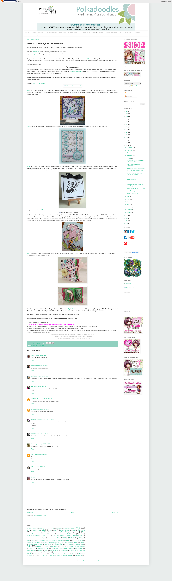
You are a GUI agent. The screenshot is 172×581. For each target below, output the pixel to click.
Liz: (28, 215)
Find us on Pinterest (126, 32)
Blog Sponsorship (111, 32)
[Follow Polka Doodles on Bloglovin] (131, 253)
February (129, 209)
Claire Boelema (54, 532)
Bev (55, 530)
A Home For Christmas (32, 528)
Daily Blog (62, 32)
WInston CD (64, 550)
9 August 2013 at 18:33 (42, 365)
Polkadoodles (58, 544)
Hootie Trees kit (38, 210)
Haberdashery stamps (31, 537)
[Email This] (46, 343)
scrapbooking (67, 555)
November (130, 150)
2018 (127, 132)
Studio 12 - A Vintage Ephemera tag (136, 168)
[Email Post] (43, 343)
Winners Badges (52, 32)
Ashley (50, 530)
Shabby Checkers (65, 546)
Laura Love (36, 51)
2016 (127, 137)
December (130, 147)
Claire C (63, 532)
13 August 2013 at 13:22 (41, 433)
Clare (77, 532)
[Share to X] (50, 343)
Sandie (46, 546)
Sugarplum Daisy (79, 548)
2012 (127, 215)
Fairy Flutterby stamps (45, 535)
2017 (127, 135)
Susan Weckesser (54, 550)
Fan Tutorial (55, 535)
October (129, 153)
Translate (136, 86)
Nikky (44, 542)
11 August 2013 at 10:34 (42, 376)
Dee (83, 532)
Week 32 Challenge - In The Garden (136, 188)
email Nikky (86, 59)
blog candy (51, 553)
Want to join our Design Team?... (93, 32)
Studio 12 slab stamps (57, 548)
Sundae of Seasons (31, 550)
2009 (127, 223)
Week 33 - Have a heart (132, 182)
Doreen (80, 534)
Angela (33, 433)
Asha (43, 530)
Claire (45, 532)
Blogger (98, 560)
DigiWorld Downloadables (75, 309)
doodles (30, 555)
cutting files (74, 553)
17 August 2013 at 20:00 (41, 477)
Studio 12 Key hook (132, 179)
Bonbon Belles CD (65, 530)
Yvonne (35, 554)
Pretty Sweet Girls (78, 544)
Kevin (33, 540)
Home (27, 32)
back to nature (43, 553)
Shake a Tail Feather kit (40, 83)
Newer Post (30, 512)
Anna (28, 530)
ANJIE (28, 90)
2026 (127, 111)
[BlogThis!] (48, 343)
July (128, 196)
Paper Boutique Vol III (67, 542)
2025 (127, 114)
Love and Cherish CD (78, 540)
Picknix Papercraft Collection (35, 544)
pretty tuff (59, 555)
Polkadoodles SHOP (38, 32)
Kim (37, 345)
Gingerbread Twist (77, 535)
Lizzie (40, 345)
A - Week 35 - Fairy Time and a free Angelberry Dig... (135, 161)
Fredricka (62, 535)
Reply (32, 360)
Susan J (46, 550)
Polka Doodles (48, 544)
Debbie (33, 477)
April (128, 204)
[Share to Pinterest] (53, 343)
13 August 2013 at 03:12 (47, 419)
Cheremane (81, 530)
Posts (127, 93)
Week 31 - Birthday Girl (132, 193)
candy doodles (65, 553)
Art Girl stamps (36, 530)
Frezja (68, 535)
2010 (127, 221)
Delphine (35, 53)
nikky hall (52, 555)
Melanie (37, 542)
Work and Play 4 (67, 552)
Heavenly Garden (50, 537)
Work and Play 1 (36, 552)
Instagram (37, 35)
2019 (127, 129)
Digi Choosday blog (74, 32)
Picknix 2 (83, 542)
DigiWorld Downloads (76, 71)
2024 (127, 116)
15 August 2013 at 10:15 (40, 466)
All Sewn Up (59, 528)
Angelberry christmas (69, 528)
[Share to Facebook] (52, 343)
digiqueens (82, 554)
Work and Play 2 (46, 552)
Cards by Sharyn (35, 398)
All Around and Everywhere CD (47, 528)
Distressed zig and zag (60, 534)
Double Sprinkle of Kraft (33, 535)
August (129, 158)
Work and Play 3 (57, 552)
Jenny (64, 538)
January (129, 212)
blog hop (58, 553)
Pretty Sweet (69, 544)
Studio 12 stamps (68, 548)
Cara (73, 530)
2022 (127, 121)
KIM (28, 253)
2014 (127, 142)
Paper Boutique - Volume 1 (54, 542)
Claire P (71, 532)
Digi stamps (51, 534)
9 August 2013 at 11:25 (40, 355)
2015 (127, 140)
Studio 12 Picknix (43, 548)
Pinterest (137, 32)
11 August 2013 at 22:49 (40, 386)
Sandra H (33, 365)
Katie (80, 538)
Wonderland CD (74, 550)
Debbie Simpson (37, 55)
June (128, 199)
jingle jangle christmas (43, 555)
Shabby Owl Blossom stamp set (78, 546)
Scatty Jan (54, 546)
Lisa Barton (34, 409)
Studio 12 (31, 548)
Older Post (115, 512)
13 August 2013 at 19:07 (44, 444)
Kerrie (28, 540)
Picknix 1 (76, 542)
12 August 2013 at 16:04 (46, 398)
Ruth (28, 166)
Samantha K (39, 546)
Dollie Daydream (71, 534)
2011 (127, 218)
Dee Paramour (33, 534)
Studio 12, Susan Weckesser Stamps (136, 177)
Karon (32, 355)
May (128, 202)
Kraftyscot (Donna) (36, 419)
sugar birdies (78, 555)
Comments (129, 96)
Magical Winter (30, 542)
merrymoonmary (85, 560)
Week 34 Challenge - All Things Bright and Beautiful (134, 173)
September (130, 155)
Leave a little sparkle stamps (58, 540)
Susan (40, 550)
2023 (127, 119)
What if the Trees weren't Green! (135, 170)
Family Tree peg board (132, 191)
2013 (127, 145)
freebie (35, 555)
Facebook (29, 35)
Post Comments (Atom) (40, 515)
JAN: (28, 126)
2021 (127, 124)
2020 (127, 127)
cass (32, 466)
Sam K (32, 454)
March (129, 207)
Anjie (32, 345)
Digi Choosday (43, 534)
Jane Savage (34, 444)
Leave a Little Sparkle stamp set (43, 540)
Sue (32, 386)
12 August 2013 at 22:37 (43, 409)
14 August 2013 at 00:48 (41, 454)
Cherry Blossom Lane (35, 532)
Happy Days (41, 538)
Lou (67, 540)
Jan (35, 345)
